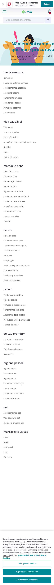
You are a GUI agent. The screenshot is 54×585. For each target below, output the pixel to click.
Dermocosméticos (11, 250)
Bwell (5, 442)
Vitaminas (8, 127)
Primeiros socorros (12, 107)
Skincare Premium (11, 344)
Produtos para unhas (13, 275)
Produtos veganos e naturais (16, 265)
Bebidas (7, 147)
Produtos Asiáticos (11, 280)
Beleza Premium (14, 334)
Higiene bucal (9, 378)
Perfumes (7, 255)
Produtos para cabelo (13, 295)
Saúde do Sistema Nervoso (15, 83)
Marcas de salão (11, 324)
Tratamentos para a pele (14, 245)
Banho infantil (10, 186)
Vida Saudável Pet (11, 418)
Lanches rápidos (11, 132)
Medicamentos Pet (12, 413)
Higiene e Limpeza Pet (13, 423)
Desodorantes (9, 373)
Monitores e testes (12, 102)
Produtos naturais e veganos (16, 319)
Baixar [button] (47, 4)
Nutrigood (8, 447)
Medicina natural (11, 92)
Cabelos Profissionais (13, 349)
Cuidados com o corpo (13, 383)
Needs (6, 437)
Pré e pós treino (10, 137)
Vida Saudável (12, 121)
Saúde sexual (9, 388)
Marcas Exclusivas (15, 432)
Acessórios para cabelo (14, 314)
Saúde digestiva (10, 157)
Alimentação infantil (12, 181)
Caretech (7, 457)
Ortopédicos (9, 112)
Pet (5, 407)
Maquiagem (9, 260)
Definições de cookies (27, 563)
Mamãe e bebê (13, 166)
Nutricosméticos (11, 270)
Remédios (8, 78)
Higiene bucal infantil (13, 191)
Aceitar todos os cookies (27, 579)
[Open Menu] (4, 11)
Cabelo (7, 289)
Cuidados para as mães (14, 201)
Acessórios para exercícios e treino (19, 142)
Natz (5, 452)
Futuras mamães (11, 216)
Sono (5, 152)
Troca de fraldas (10, 171)
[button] (3, 4)
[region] (27, 558)
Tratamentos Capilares (13, 309)
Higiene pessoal (14, 363)
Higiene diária (9, 368)
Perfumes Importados (13, 339)
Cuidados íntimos (11, 398)
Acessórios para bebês (13, 206)
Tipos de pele (9, 235)
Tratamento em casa (12, 98)
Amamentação (10, 176)
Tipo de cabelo (10, 300)
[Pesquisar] (48, 20)
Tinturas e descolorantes (14, 305)
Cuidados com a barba (13, 393)
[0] (45, 10)
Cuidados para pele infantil (16, 196)
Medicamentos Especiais (14, 87)
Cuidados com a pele (13, 240)
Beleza (7, 230)
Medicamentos (13, 72)
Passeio (6, 221)
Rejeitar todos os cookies (27, 571)
